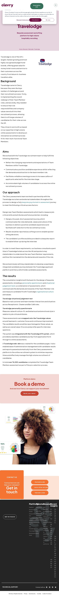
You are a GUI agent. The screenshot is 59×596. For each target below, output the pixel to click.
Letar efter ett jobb (41, 487)
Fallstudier (30, 49)
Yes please (35, 20)
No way (48, 20)
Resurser (25, 49)
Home (20, 49)
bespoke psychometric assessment (36, 202)
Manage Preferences (23, 20)
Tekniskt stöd (40, 493)
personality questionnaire (32, 283)
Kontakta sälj (40, 482)
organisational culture (45, 292)
